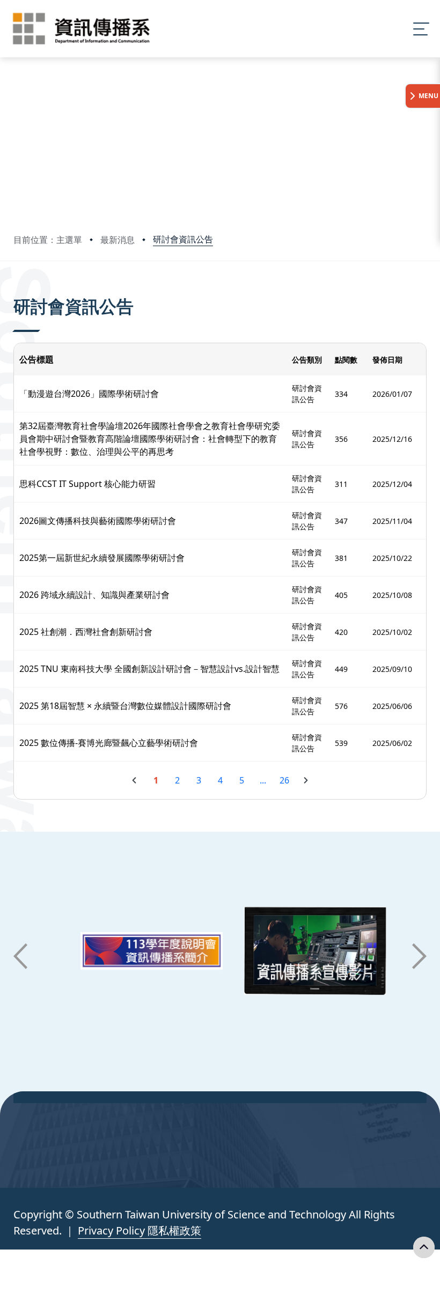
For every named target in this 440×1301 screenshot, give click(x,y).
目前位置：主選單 (47, 240)
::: (15, 291)
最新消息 (117, 240)
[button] (20, 956)
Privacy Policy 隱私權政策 (139, 1230)
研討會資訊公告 (183, 239)
